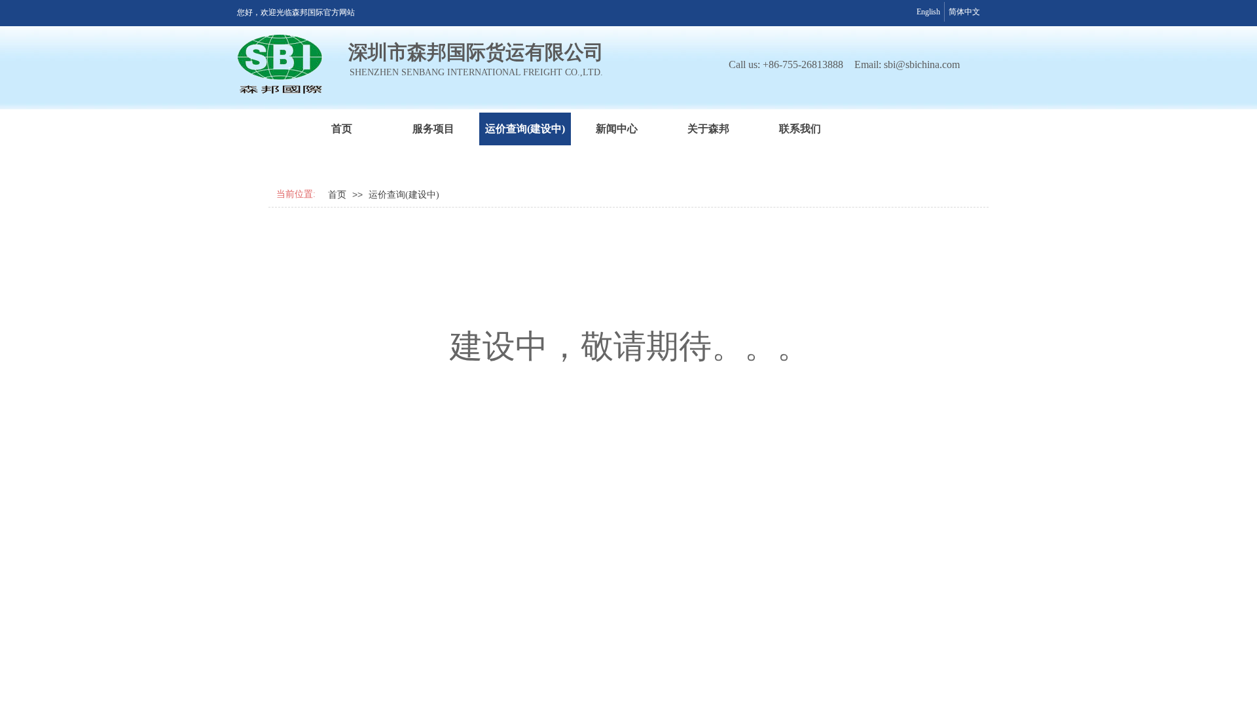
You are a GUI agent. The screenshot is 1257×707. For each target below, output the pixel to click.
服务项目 (433, 128)
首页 (341, 128)
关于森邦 (708, 128)
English (928, 11)
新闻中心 (617, 128)
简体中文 (964, 11)
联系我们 (800, 128)
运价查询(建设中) (525, 128)
